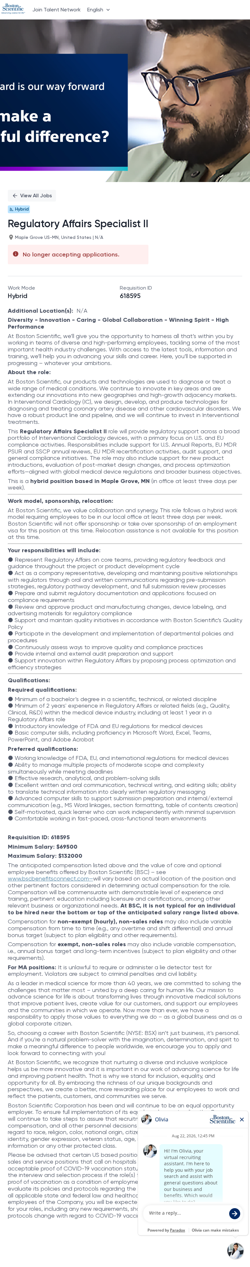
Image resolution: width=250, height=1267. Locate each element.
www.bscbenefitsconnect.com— (50, 878)
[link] (13, 9)
